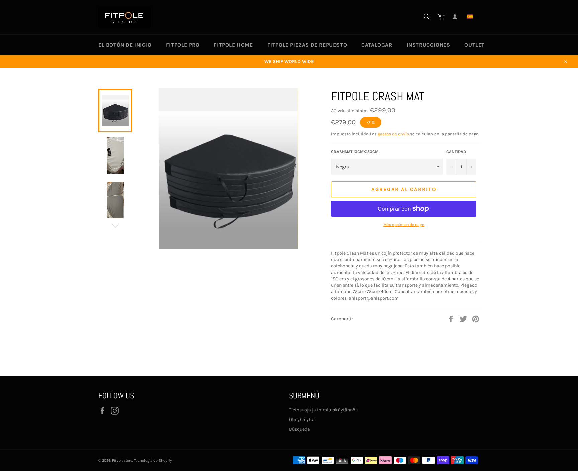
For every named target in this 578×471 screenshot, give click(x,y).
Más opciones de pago (403, 224)
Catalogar (376, 45)
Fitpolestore (122, 460)
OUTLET (474, 45)
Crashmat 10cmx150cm (354, 151)
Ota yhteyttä (302, 419)
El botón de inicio (125, 45)
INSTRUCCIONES (428, 45)
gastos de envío (393, 133)
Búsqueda (299, 429)
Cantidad (456, 151)
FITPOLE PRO (183, 45)
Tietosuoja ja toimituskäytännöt (323, 410)
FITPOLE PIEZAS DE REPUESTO (307, 45)
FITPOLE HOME (233, 45)
